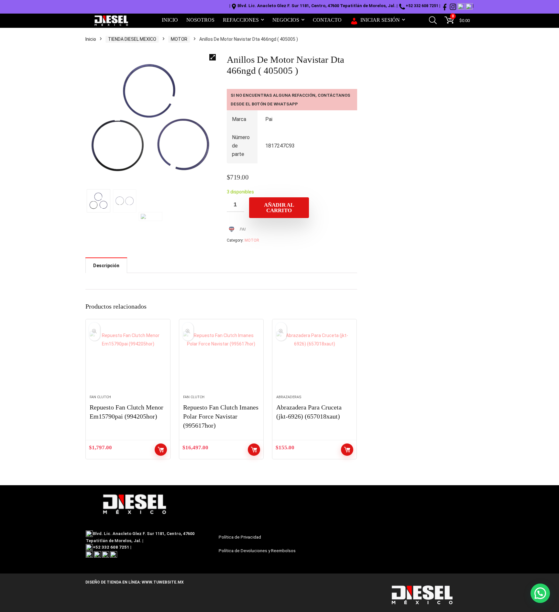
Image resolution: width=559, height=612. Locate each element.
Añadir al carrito (279, 207)
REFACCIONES (241, 20)
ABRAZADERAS (288, 397)
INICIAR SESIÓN (380, 20)
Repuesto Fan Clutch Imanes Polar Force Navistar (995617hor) (220, 416)
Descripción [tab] (106, 265)
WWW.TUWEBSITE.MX (162, 582)
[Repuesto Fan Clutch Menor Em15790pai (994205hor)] (128, 360)
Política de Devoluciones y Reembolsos (257, 550)
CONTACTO (327, 20)
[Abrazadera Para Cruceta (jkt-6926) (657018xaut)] (314, 360)
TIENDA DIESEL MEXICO (132, 39)
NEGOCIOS (285, 20)
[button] (212, 57)
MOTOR (179, 39)
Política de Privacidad (240, 537)
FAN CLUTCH (100, 397)
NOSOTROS (200, 20)
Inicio (90, 39)
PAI (243, 229)
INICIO (170, 20)
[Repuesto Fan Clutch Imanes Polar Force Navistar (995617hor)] (221, 360)
